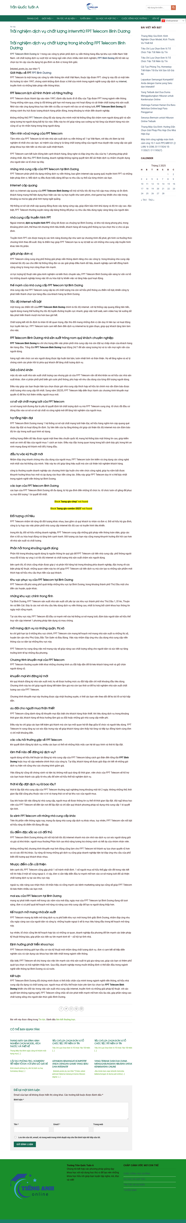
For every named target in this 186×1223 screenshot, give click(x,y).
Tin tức (13, 27)
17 (142, 189)
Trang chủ (32, 18)
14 (163, 184)
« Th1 (144, 200)
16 (174, 184)
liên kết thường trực (65, 1019)
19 (152, 189)
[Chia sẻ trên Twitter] (66, 1009)
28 (163, 193)
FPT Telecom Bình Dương (23, 54)
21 (163, 189)
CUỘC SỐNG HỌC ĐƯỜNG (134, 18)
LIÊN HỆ (155, 18)
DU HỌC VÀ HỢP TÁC (106, 18)
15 (168, 184)
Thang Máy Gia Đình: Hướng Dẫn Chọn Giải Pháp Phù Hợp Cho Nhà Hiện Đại (158, 130)
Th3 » (151, 200)
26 (152, 193)
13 (158, 184)
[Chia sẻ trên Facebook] (61, 1009)
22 (168, 189)
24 (142, 193)
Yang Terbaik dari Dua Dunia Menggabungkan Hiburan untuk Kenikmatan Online (113, 1063)
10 (142, 184)
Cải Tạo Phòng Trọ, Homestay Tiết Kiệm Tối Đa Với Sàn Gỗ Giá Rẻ (29, 1062)
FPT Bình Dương (106, 58)
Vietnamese (171, 20)
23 (174, 189)
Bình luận (19, 1099)
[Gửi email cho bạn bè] (71, 1009)
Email (56, 1124)
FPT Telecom (35, 117)
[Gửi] (173, 7)
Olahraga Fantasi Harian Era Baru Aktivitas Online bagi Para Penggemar (158, 109)
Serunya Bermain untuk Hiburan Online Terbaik (157, 119)
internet (123, 81)
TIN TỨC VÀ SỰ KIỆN (66, 18)
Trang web (98, 1124)
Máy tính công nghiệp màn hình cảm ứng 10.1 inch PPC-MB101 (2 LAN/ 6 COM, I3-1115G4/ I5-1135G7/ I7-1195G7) (158, 145)
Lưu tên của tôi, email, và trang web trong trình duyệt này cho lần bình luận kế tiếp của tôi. (59, 1137)
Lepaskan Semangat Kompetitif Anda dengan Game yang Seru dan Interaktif (70, 1063)
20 (158, 189)
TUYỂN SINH (85, 18)
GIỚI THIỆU (46, 18)
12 (152, 184)
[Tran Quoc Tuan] (93, 7)
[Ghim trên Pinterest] (76, 1009)
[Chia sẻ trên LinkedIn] (81, 1009)
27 (158, 193)
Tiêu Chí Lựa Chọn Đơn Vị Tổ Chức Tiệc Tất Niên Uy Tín (68, 1042)
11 (147, 184)
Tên (16, 1124)
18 (147, 189)
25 (147, 193)
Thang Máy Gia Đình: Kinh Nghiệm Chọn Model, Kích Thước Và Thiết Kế (25, 1043)
